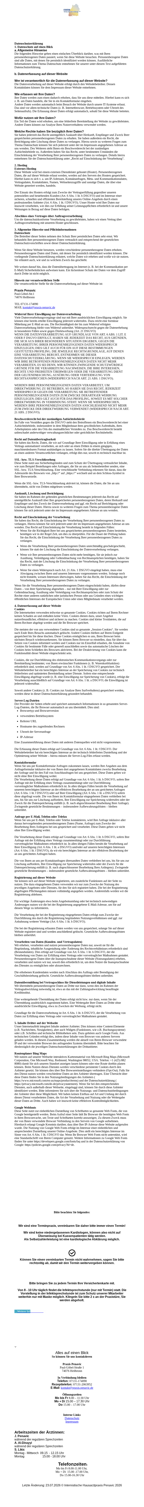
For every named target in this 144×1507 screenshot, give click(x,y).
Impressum (71, 1421)
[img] (72, 10)
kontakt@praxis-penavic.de (39, 307)
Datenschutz (72, 1418)
